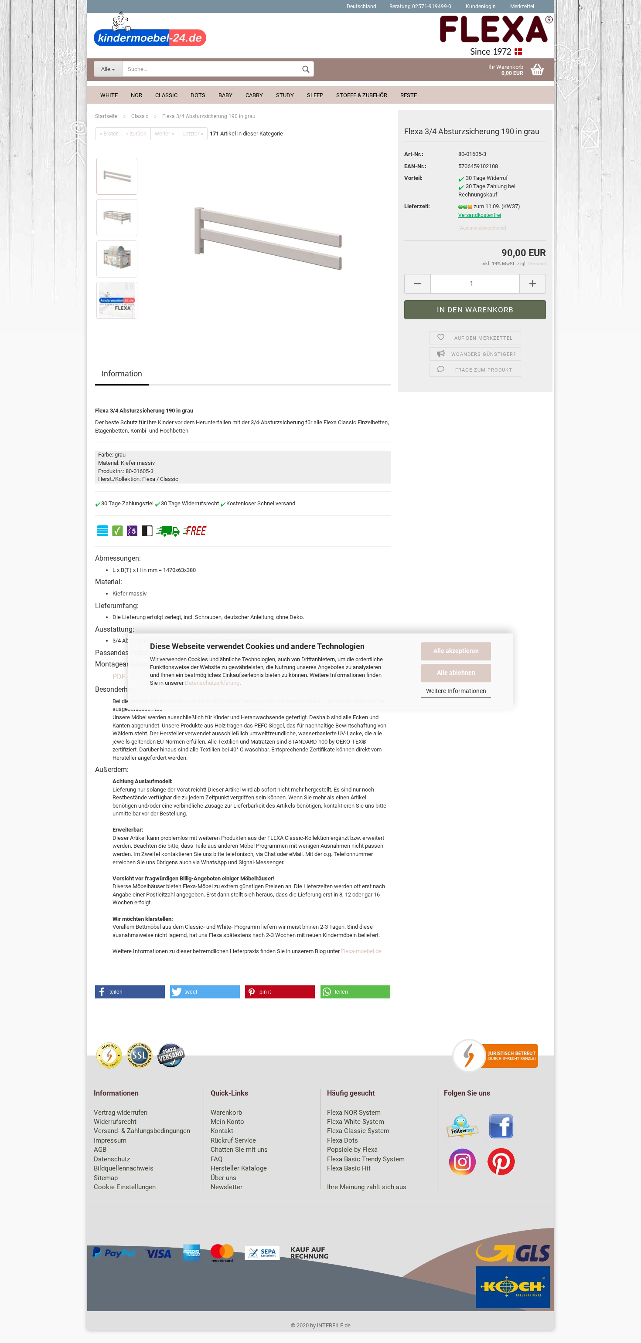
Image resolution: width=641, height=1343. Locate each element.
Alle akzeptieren (456, 650)
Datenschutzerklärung (212, 683)
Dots (198, 95)
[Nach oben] (617, 1330)
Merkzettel (521, 6)
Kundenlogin (480, 6)
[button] (130, 991)
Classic (166, 95)
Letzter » (192, 133)
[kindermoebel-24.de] (320, 37)
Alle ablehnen (456, 672)
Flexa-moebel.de (361, 951)
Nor (136, 95)
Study (285, 95)
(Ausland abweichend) (482, 228)
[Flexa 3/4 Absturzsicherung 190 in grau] (268, 238)
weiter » (164, 133)
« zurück (136, 133)
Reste (408, 95)
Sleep (315, 95)
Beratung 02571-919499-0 (420, 6)
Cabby (254, 95)
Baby (225, 95)
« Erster (108, 133)
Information (122, 373)
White (109, 95)
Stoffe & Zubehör (361, 95)
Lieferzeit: (417, 206)
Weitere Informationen (456, 690)
